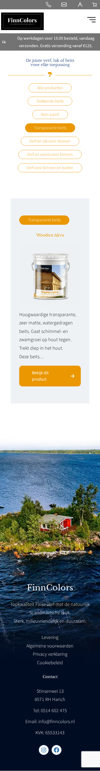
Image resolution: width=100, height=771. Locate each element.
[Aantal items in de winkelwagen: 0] (94, 4)
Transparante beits (50, 128)
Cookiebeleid (50, 662)
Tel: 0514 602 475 (50, 710)
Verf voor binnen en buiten (50, 168)
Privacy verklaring (50, 654)
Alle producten (50, 88)
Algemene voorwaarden (50, 646)
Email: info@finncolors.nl (50, 721)
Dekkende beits (50, 101)
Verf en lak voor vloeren (50, 141)
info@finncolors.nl (65, 4)
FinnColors (50, 588)
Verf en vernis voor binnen (50, 154)
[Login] (80, 4)
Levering (50, 637)
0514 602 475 (49, 4)
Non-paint (50, 114)
